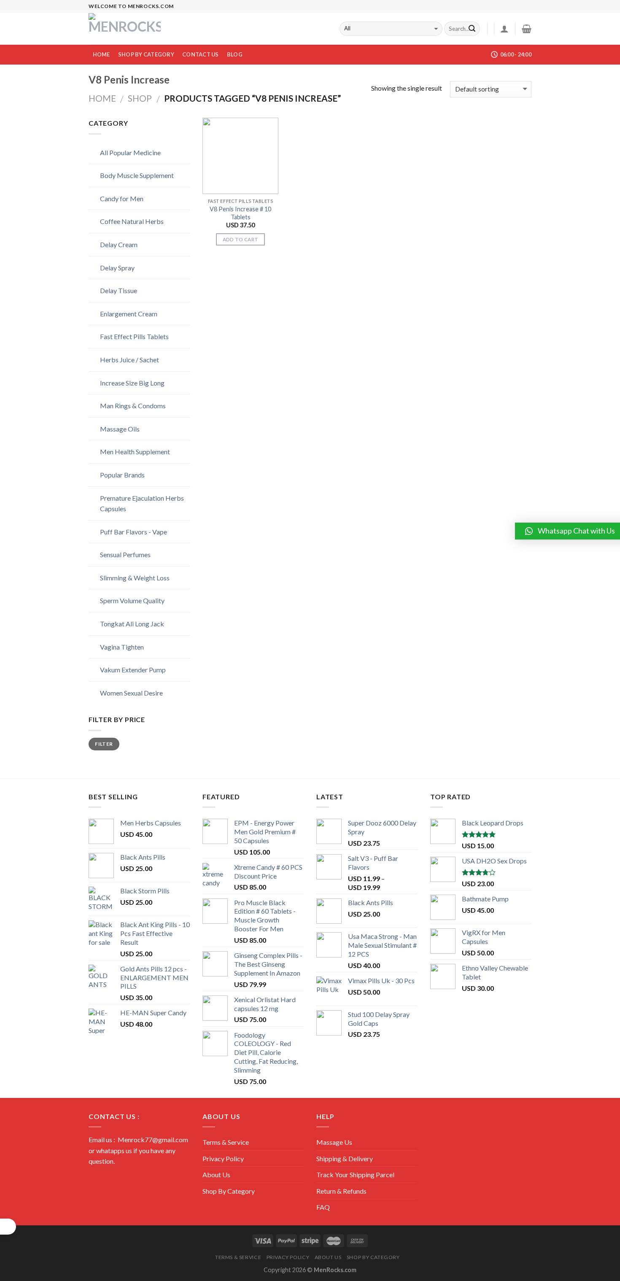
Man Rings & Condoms (124, 406)
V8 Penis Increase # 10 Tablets (240, 213)
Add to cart (241, 239)
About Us (216, 1174)
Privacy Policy (223, 1158)
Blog (235, 54)
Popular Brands (113, 475)
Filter (104, 744)
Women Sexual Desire (122, 693)
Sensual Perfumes (116, 554)
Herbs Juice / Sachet (120, 360)
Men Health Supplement (126, 452)
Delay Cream (110, 244)
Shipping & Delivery (344, 1158)
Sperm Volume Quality (123, 600)
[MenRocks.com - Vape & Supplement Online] (126, 29)
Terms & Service (225, 1142)
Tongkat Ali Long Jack (123, 624)
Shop (140, 98)
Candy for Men (113, 198)
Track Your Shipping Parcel (355, 1174)
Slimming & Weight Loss (126, 578)
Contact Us (200, 54)
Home (101, 54)
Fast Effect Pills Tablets (125, 336)
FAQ (323, 1207)
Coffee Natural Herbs (123, 221)
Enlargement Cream (119, 314)
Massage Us (334, 1142)
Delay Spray (108, 268)
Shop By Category (146, 54)
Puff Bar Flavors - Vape (124, 532)
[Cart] (526, 28)
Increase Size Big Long (123, 383)
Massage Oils (111, 429)
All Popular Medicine (121, 152)
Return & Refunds (341, 1191)
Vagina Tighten (113, 647)
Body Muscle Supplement (128, 175)
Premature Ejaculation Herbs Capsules (133, 503)
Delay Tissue (109, 290)
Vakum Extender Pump (124, 670)
